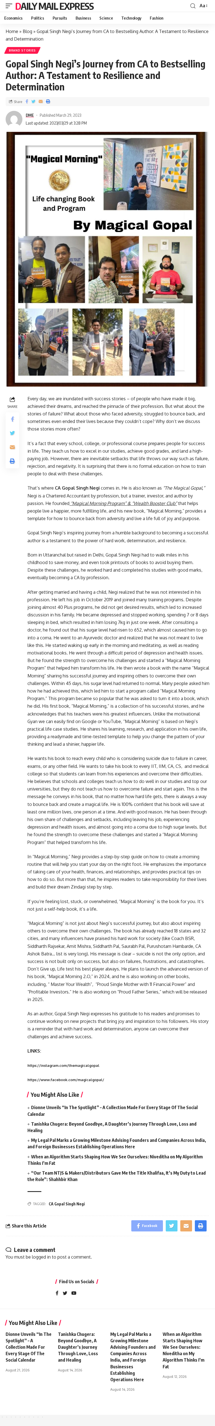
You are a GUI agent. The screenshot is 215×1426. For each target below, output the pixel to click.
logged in (41, 1257)
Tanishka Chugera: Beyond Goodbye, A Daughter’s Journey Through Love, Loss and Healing (78, 1347)
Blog (27, 31)
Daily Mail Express (54, 6)
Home (12, 31)
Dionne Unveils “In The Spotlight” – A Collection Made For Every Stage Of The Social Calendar (29, 1347)
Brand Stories (22, 50)
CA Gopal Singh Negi (67, 1203)
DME (30, 115)
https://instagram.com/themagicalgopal (63, 1065)
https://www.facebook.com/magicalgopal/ (65, 1079)
